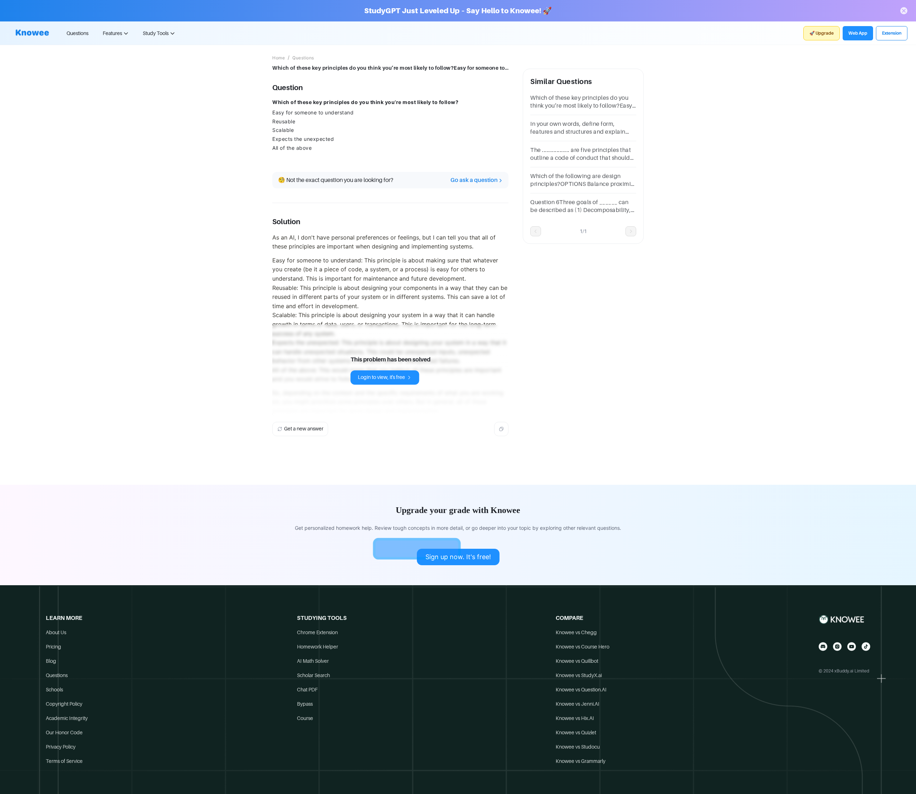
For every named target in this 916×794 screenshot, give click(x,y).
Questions (77, 33)
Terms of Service (64, 761)
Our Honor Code (64, 732)
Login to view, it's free (381, 377)
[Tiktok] (866, 646)
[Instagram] (837, 646)
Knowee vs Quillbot (577, 661)
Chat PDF (307, 689)
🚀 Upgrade (821, 33)
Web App (857, 33)
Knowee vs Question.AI (581, 689)
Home (278, 57)
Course (305, 718)
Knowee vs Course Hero (582, 647)
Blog (51, 661)
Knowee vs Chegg (576, 632)
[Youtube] (851, 646)
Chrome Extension (317, 632)
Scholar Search (313, 675)
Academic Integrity (67, 718)
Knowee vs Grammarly (580, 761)
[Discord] (823, 646)
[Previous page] (535, 231)
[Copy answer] (501, 429)
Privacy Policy (60, 747)
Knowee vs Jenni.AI (577, 704)
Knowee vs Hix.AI (575, 718)
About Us (56, 632)
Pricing (53, 647)
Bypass (305, 704)
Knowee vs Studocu (578, 747)
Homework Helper (317, 647)
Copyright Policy (64, 704)
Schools (54, 689)
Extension (891, 33)
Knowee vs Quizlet (576, 732)
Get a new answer (303, 428)
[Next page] (630, 231)
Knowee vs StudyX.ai (579, 675)
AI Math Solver (313, 661)
